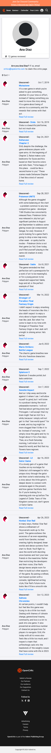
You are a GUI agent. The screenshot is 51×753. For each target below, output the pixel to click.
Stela (32, 122)
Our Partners (25, 681)
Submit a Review (26, 678)
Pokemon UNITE (27, 196)
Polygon (5, 104)
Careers (25, 724)
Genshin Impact (26, 390)
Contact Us (25, 690)
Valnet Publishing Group (35, 737)
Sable (33, 264)
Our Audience (25, 684)
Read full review (26, 117)
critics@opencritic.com (14, 69)
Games (15, 10)
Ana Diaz (6, 101)
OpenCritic (11, 737)
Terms (25, 727)
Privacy (25, 730)
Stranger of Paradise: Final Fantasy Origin (26, 301)
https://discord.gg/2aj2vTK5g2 (25, 4)
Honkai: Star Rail (27, 520)
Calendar (25, 10)
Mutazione (24, 85)
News (8, 10)
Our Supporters (25, 687)
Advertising (25, 721)
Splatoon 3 (24, 372)
